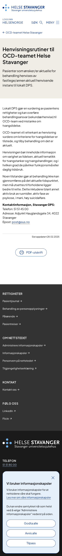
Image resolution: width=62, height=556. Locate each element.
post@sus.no (21, 222)
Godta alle (31, 523)
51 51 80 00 (10, 464)
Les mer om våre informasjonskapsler (29, 497)
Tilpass (31, 543)
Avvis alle (31, 533)
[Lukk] (52, 477)
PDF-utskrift (34, 252)
